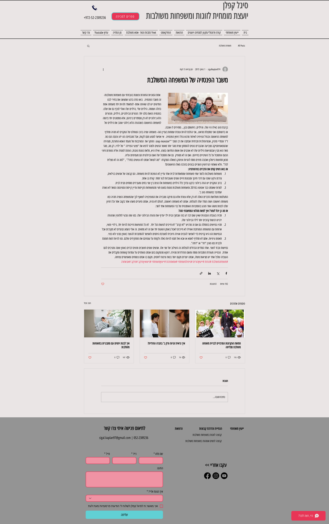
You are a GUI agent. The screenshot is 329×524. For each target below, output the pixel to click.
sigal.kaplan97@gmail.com (115, 438)
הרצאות (179, 429)
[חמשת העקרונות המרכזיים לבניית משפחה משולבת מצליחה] (220, 323)
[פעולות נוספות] (103, 69)
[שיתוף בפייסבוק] (226, 273)
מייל (107, 454)
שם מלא (158, 454)
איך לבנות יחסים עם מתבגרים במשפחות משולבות (111, 345)
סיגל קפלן (235, 5)
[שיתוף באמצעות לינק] (201, 273)
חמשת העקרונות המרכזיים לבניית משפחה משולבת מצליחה (221, 345)
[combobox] (124, 498)
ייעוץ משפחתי (237, 429)
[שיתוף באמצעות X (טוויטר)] (218, 273)
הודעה (160, 468)
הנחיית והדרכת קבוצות (210, 429)
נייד (133, 454)
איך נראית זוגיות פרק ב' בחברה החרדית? (166, 343)
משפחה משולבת (225, 45)
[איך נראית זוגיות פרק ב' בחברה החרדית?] (164, 323)
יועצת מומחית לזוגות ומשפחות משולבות (196, 15)
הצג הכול (87, 303)
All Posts (241, 45)
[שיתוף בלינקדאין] (209, 273)
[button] (88, 45)
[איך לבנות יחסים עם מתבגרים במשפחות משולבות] (109, 323)
